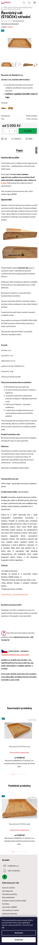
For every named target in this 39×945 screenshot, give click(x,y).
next (36, 730)
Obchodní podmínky (9, 894)
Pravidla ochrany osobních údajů (14, 901)
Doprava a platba (8, 888)
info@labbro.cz (13, 866)
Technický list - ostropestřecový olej (14, 594)
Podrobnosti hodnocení (10, 24)
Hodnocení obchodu (9, 914)
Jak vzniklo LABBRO (9, 907)
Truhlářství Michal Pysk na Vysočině (15, 655)
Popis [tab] (19, 150)
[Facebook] (4, 876)
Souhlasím (19, 940)
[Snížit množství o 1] (4, 131)
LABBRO (10, 27)
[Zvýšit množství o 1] (14, 131)
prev (2, 730)
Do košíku (28, 131)
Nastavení (19, 933)
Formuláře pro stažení (10, 910)
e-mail (3, 183)
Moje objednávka (8, 897)
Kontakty (5, 904)
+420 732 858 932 (13, 870)
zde (3, 927)
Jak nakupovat (7, 891)
